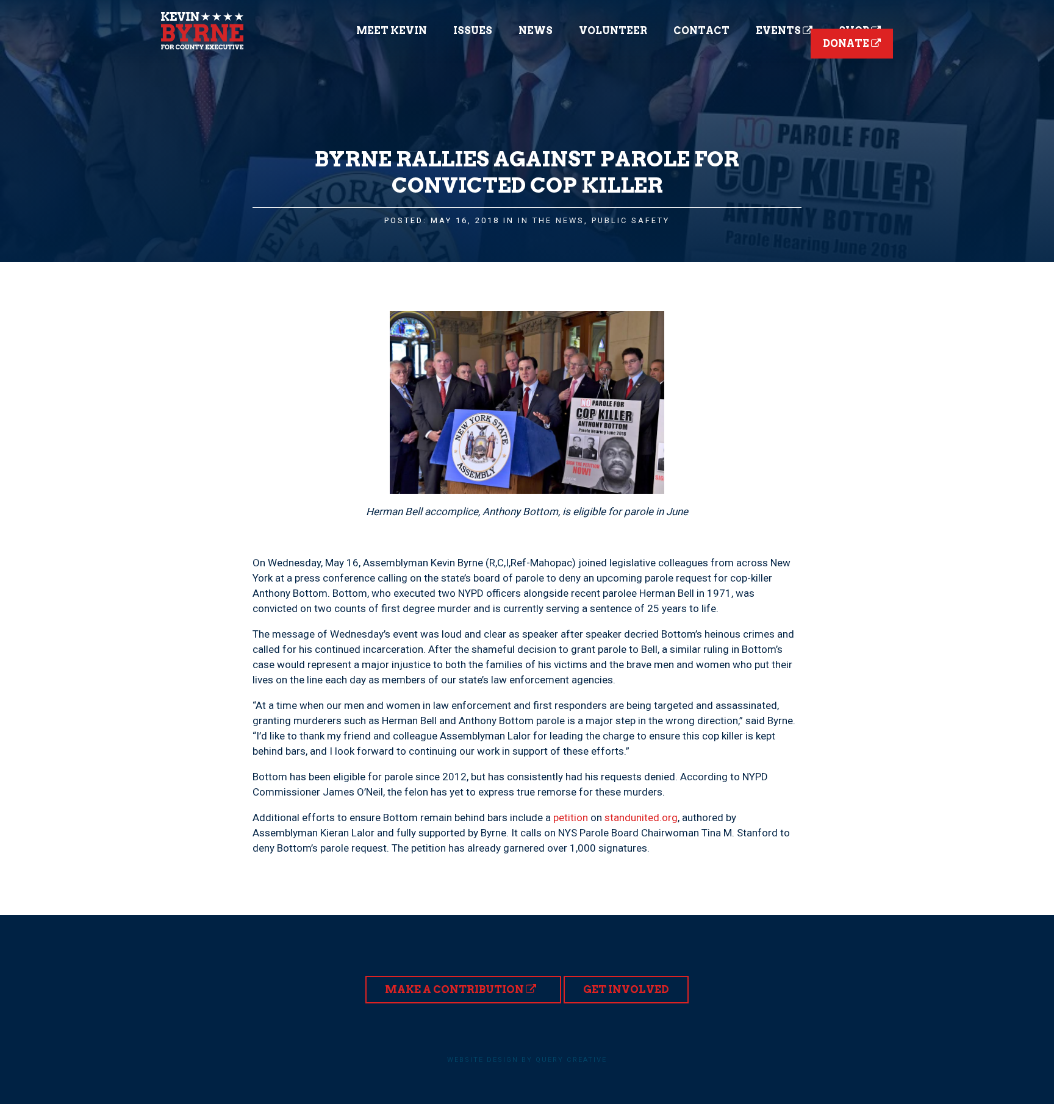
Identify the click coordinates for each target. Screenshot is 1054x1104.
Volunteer (613, 31)
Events (779, 31)
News (535, 31)
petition (570, 817)
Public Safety (631, 220)
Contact (701, 31)
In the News (551, 220)
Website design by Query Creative (527, 1060)
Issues (472, 31)
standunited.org (641, 817)
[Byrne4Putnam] (202, 30)
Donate (847, 43)
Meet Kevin (391, 31)
